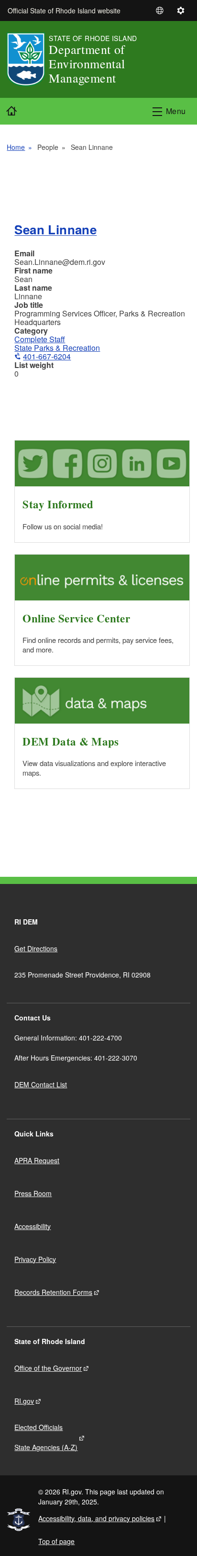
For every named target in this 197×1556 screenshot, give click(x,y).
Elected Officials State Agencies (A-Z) (45, 1437)
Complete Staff (39, 339)
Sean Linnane (55, 229)
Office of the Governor (48, 1368)
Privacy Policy (35, 1259)
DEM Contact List (40, 1084)
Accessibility (32, 1226)
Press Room (33, 1193)
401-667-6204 (47, 356)
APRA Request (36, 1160)
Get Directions (35, 948)
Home (16, 147)
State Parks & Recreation (57, 347)
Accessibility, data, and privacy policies (96, 1518)
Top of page (56, 1541)
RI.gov (24, 1401)
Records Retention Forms (53, 1292)
